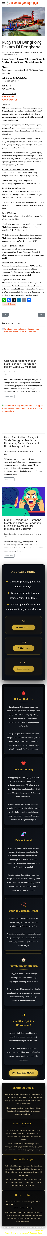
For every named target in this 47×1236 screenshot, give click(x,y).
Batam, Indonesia (23, 669)
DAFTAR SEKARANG (23, 1073)
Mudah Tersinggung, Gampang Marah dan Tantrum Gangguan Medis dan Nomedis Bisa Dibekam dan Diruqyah (22, 524)
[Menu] (3, 3)
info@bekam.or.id (23, 648)
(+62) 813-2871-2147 (23, 627)
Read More (9, 397)
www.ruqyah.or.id (9, 100)
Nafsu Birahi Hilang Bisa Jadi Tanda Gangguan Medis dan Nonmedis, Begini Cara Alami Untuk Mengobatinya (21, 442)
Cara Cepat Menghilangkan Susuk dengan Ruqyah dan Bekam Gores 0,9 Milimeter (20, 363)
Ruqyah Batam (38, 52)
